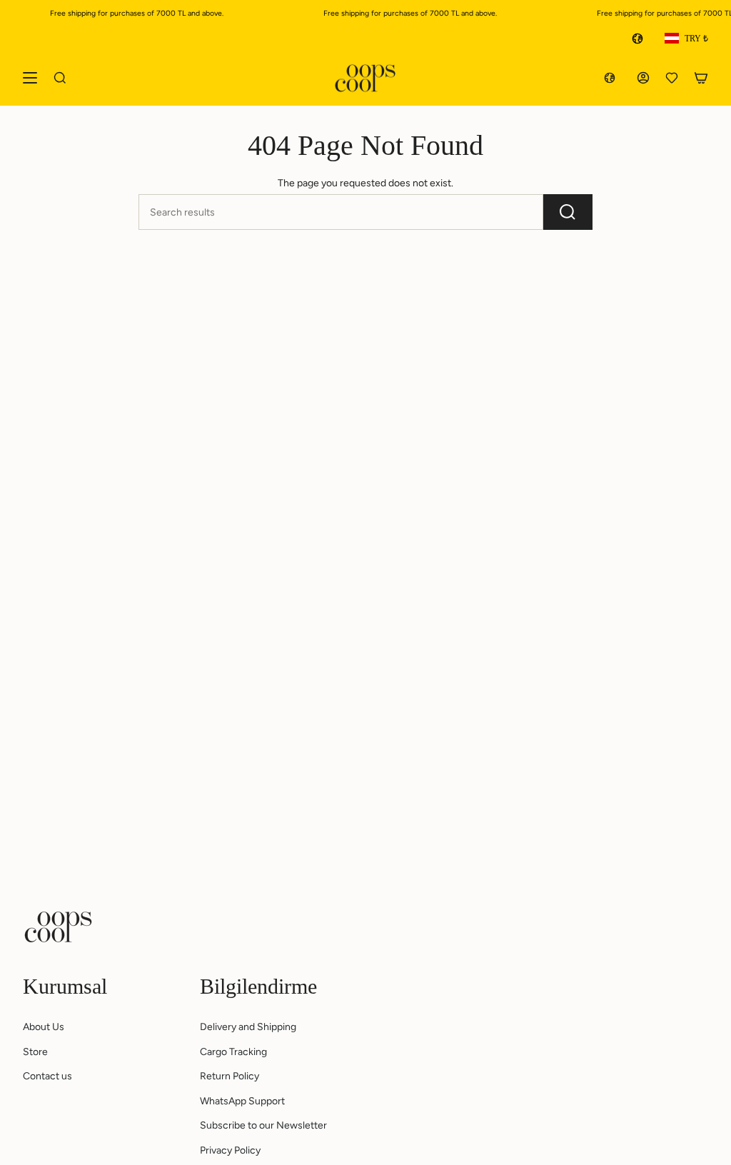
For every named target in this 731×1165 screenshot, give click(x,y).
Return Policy (229, 1076)
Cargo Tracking (233, 1052)
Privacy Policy (230, 1150)
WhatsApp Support (242, 1101)
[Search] (568, 212)
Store (35, 1052)
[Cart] (701, 78)
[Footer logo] (58, 926)
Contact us (47, 1076)
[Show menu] (30, 78)
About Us (43, 1027)
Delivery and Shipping (248, 1027)
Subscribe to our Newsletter (263, 1125)
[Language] (640, 38)
